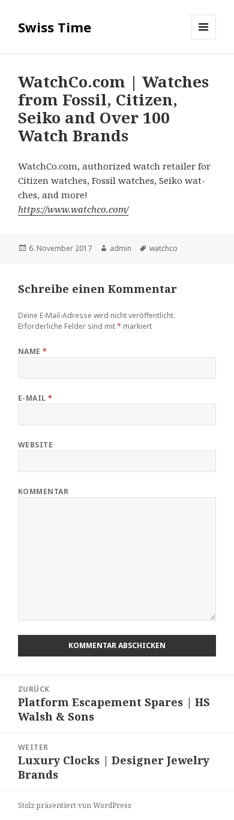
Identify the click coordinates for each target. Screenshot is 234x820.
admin (120, 248)
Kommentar (43, 491)
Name (32, 351)
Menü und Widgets (203, 39)
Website (35, 445)
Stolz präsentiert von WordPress (74, 805)
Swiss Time (54, 27)
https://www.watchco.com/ (73, 209)
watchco (163, 248)
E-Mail (35, 398)
